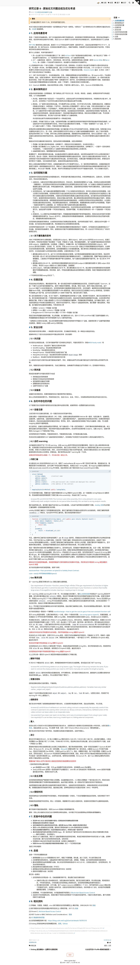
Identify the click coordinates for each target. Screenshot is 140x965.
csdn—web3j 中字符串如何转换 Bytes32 (43, 574)
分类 (104, 3)
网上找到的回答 (84, 594)
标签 (111, 3)
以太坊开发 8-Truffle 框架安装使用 (97, 949)
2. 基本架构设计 (118, 23)
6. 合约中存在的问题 (120, 32)
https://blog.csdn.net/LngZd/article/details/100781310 (67, 920)
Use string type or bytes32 (89, 615)
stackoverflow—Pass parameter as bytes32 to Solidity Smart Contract (54, 570)
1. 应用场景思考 (118, 21)
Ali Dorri (68, 55)
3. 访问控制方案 (118, 25)
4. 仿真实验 (117, 27)
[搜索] (129, 2)
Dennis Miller (98, 60)
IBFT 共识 (32, 45)
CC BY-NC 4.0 (107, 940)
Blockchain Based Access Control (83, 893)
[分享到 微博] (110, 942)
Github (65, 924)
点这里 (34, 29)
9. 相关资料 (117, 39)
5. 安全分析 (117, 30)
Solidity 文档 (99, 505)
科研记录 (33, 945)
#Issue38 (64, 749)
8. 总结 (115, 37)
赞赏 (70, 955)
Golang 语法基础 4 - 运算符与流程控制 (44, 949)
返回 (105, 945)
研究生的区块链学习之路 (44, 12)
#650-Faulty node (94, 342)
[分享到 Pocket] (108, 942)
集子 (118, 3)
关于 (124, 3)
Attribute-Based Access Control (50, 911)
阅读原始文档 (32, 942)
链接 (94, 905)
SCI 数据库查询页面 (37, 917)
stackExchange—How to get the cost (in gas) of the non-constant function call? (82, 611)
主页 (109, 945)
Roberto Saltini (89, 70)
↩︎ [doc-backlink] (103, 928)
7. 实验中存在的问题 (120, 34)
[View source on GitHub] (137, 3)
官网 (59, 924)
